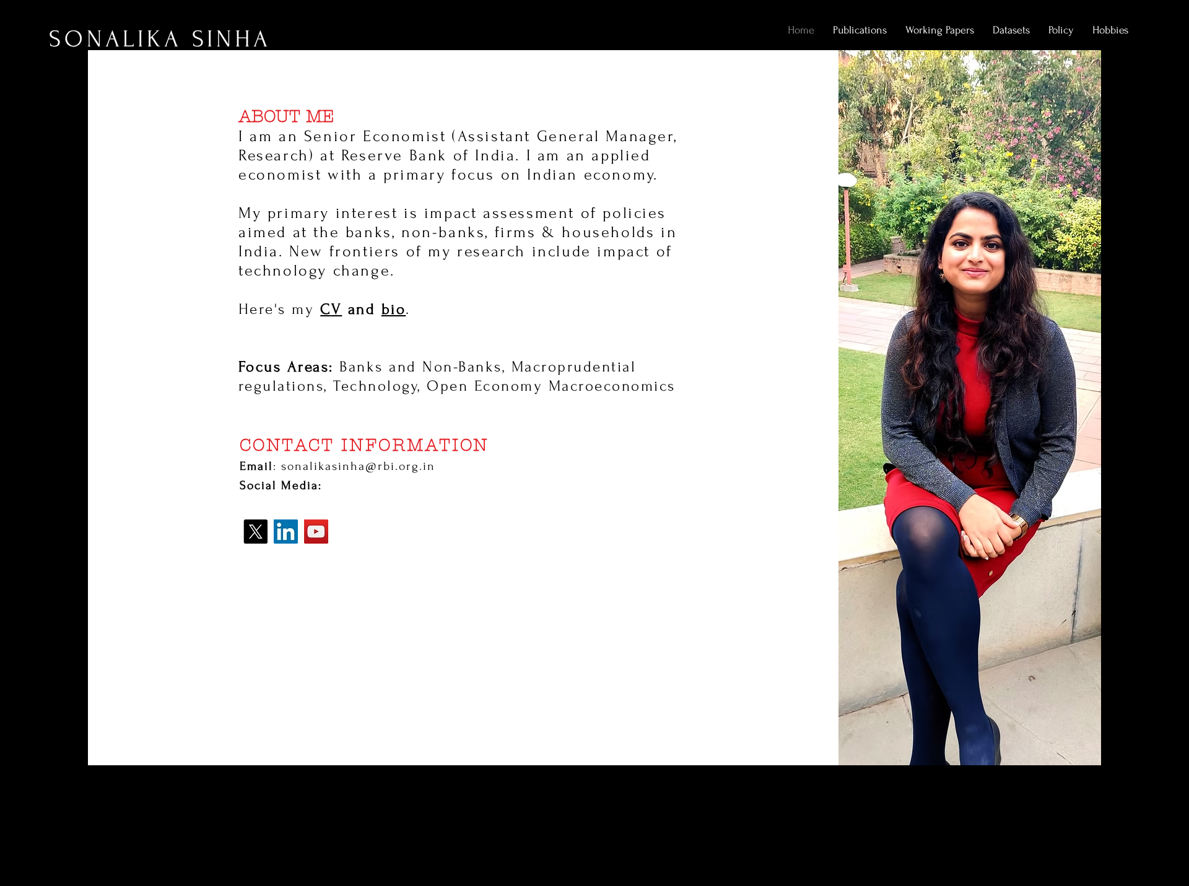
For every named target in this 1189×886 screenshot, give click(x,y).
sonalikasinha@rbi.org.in (358, 466)
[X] (255, 531)
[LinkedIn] (286, 531)
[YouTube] (316, 531)
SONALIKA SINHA (160, 39)
